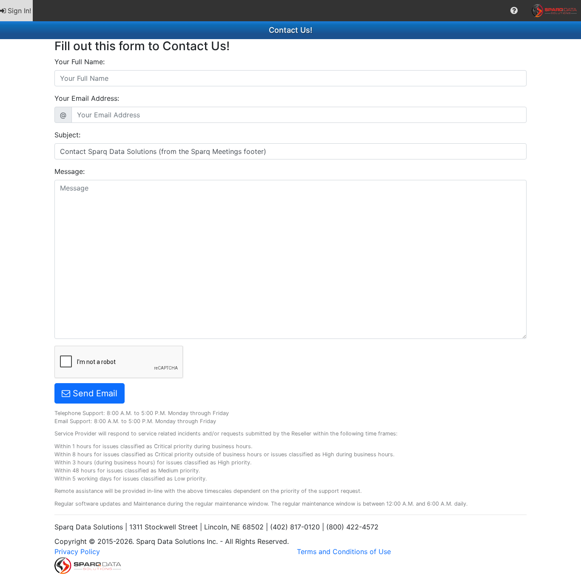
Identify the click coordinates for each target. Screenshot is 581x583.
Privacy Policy (77, 551)
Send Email (93, 393)
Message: (69, 171)
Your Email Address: (86, 98)
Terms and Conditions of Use (344, 551)
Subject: (67, 135)
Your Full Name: (79, 61)
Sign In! (19, 10)
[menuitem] (16, 10)
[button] (514, 10)
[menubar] (290, 10)
